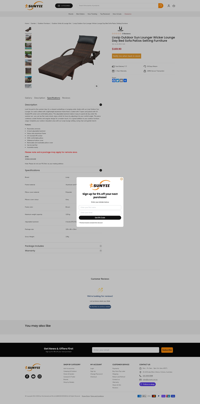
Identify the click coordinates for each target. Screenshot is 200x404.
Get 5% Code (100, 218)
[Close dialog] (122, 179)
